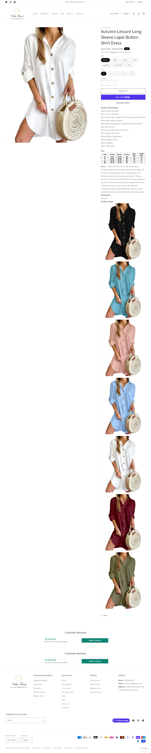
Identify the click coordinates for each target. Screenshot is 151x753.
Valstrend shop (14, 748)
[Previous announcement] (48, 2)
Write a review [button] (95, 640)
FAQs (63, 696)
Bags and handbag (40, 680)
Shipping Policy (95, 688)
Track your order (68, 692)
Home (64, 680)
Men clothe (38, 684)
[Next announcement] (102, 2)
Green (125, 60)
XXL (131, 74)
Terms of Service (96, 692)
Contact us (66, 708)
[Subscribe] (42, 720)
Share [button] (105, 615)
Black (115, 60)
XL (124, 74)
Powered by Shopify (25, 748)
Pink (129, 65)
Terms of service (57, 748)
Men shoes (37, 688)
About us (65, 704)
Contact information (82, 748)
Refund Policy (95, 684)
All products (66, 688)
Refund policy (36, 748)
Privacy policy (47, 748)
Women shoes (39, 696)
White (105, 60)
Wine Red (118, 65)
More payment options (123, 102)
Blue (134, 60)
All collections (67, 684)
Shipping (113, 52)
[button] (45, 13)
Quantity (103, 79)
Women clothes (39, 692)
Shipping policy (69, 748)
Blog (63, 700)
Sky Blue (106, 65)
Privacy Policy (95, 680)
